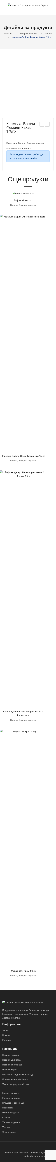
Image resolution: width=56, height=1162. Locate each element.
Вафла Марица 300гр (42, 125)
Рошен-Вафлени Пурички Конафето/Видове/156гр (47, 125)
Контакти (6, 1040)
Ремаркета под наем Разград (17, 1074)
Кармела (26, 148)
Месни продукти (10, 1093)
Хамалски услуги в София (15, 1084)
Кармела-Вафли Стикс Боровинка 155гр (23, 456)
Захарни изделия (28, 33)
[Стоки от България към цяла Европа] (28, 5)
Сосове (6, 1117)
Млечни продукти (11, 1098)
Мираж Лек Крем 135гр (23, 971)
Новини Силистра (11, 1060)
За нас (5, 1030)
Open (4, 9)
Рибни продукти (10, 1112)
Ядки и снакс (9, 1132)
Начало (8, 33)
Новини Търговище (12, 1064)
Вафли (48, 33)
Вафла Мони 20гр (23, 200)
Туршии (6, 1127)
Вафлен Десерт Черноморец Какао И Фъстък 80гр (23, 713)
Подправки (7, 1107)
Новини (6, 1035)
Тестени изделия (11, 1122)
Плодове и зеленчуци (13, 1103)
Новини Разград (10, 1055)
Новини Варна (9, 1069)
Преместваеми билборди (15, 1079)
